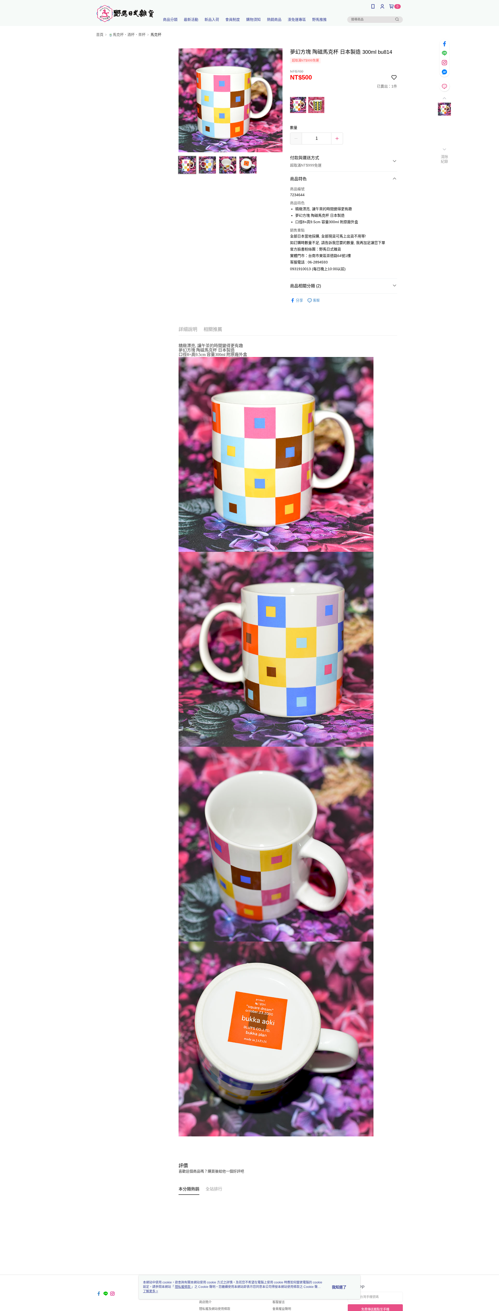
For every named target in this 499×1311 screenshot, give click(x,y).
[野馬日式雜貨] (125, 13)
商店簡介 (205, 1302)
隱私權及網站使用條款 (214, 1309)
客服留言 (278, 1302)
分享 (299, 300)
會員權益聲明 (281, 1309)
